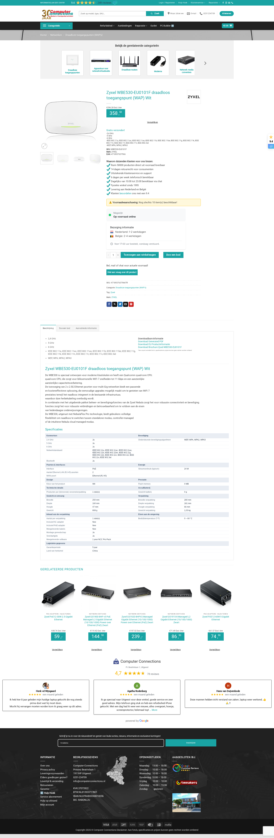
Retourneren (46, 785)
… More (153, 710)
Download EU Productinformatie (154, 344)
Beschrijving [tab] (48, 328)
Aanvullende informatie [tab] (86, 328)
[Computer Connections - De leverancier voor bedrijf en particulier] (57, 13)
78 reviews (153, 674)
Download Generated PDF (150, 341)
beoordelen (125, 193)
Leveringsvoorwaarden (52, 773)
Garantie (44, 789)
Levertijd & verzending (51, 781)
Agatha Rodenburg (137, 691)
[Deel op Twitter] (120, 304)
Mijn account (47, 804)
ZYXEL (114, 297)
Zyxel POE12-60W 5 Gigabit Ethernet (215, 618)
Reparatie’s (213, 3)
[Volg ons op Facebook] (223, 3)
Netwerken (56, 35)
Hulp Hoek (182, 3)
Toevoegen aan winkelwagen (140, 254)
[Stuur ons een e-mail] (229, 3)
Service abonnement (51, 796)
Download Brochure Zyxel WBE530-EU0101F (160, 347)
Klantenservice (197, 3)
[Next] (96, 119)
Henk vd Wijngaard (46, 691)
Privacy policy (47, 769)
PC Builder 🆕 (167, 25)
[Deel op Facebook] (109, 304)
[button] (56, 25)
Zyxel (113, 292)
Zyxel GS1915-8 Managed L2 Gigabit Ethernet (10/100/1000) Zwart (176, 619)
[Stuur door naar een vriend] (125, 304)
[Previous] (45, 119)
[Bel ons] (232, 3)
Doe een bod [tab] (64, 328)
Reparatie (140, 25)
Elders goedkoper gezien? (53, 777)
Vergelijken (152, 122)
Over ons (45, 765)
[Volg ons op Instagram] (226, 3)
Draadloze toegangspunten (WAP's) (84, 35)
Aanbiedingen (125, 25)
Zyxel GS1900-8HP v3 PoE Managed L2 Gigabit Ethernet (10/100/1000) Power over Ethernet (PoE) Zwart (97, 621)
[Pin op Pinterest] (131, 304)
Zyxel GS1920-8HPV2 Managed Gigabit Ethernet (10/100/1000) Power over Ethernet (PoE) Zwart (137, 619)
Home (43, 35)
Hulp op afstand (48, 800)
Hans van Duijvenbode (228, 691)
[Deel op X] (114, 304)
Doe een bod (173, 254)
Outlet (153, 25)
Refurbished (106, 25)
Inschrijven (191, 743)
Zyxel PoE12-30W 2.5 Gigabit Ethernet (58, 618)
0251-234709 (60, 3)
